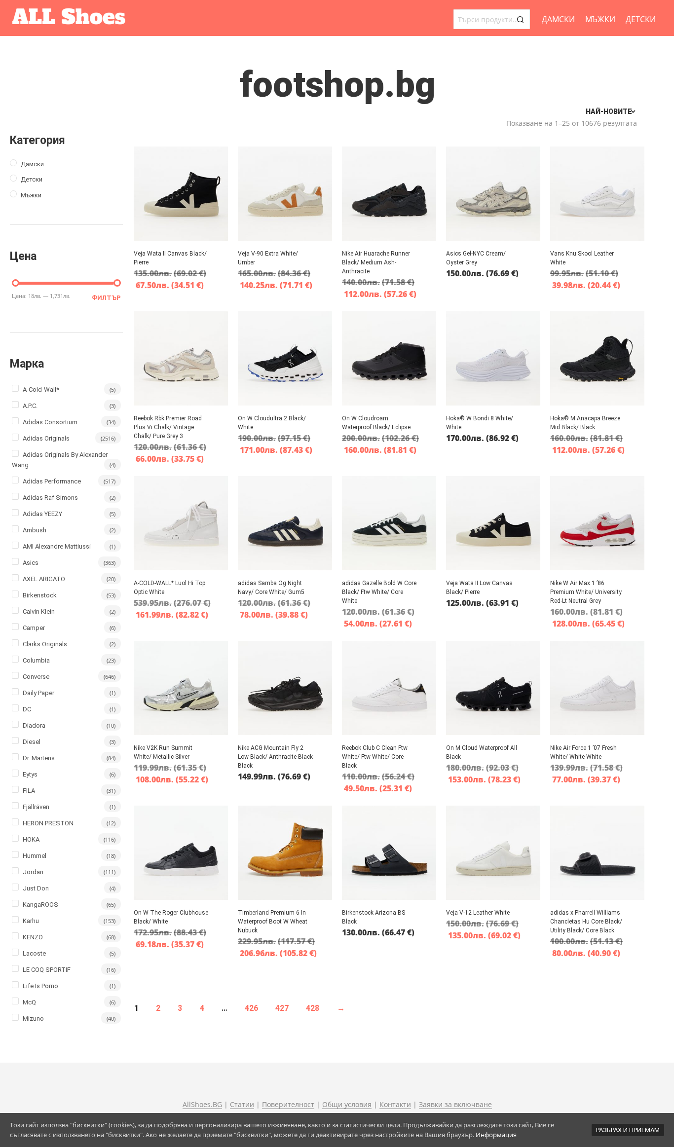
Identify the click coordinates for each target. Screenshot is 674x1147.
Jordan (33, 872)
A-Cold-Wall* (41, 389)
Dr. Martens (39, 758)
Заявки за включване (455, 1105)
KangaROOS (40, 904)
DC (27, 709)
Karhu (31, 921)
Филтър (106, 297)
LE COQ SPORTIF (47, 969)
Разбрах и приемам (628, 1130)
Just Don (36, 888)
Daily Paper (38, 693)
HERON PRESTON (48, 823)
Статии (242, 1105)
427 (282, 1008)
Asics (30, 562)
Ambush (34, 530)
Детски (641, 19)
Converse (36, 676)
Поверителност (288, 1105)
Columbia (36, 660)
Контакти (395, 1105)
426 (251, 1008)
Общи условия (347, 1105)
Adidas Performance (52, 481)
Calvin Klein (39, 611)
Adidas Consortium (50, 422)
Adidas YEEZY (42, 514)
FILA (29, 790)
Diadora (34, 725)
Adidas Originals (46, 438)
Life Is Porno (40, 986)
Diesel (31, 741)
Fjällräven (36, 807)
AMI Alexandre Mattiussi (57, 546)
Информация (496, 1134)
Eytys (30, 774)
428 (312, 1008)
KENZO (33, 937)
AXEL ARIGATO (44, 579)
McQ (29, 1002)
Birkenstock (40, 595)
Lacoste (34, 953)
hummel (34, 855)
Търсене (520, 19)
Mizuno (33, 1018)
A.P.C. (30, 405)
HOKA (31, 839)
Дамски (558, 19)
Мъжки (600, 19)
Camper (34, 627)
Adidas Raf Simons (50, 497)
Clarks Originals (45, 644)
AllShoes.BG (202, 1105)
